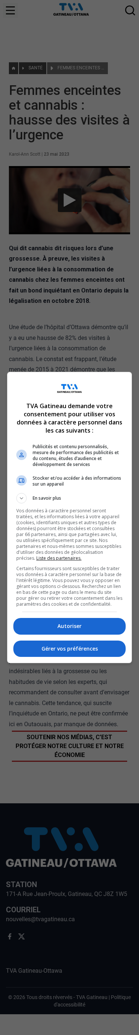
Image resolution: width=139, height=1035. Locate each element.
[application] (69, 517)
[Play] (70, 517)
